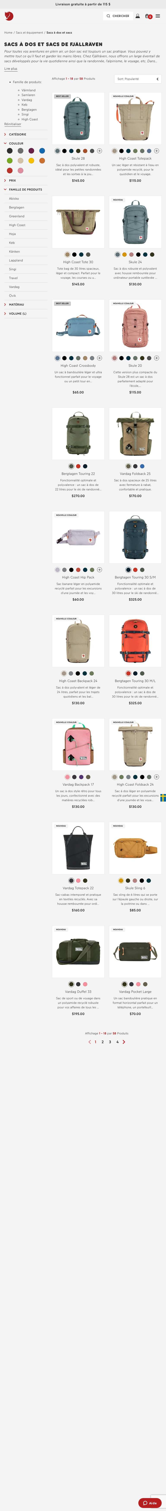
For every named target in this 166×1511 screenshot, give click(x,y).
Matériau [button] (16, 304)
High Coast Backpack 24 (78, 681)
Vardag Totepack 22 (78, 888)
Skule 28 (78, 158)
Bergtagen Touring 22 (78, 474)
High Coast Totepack (135, 158)
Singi (12, 269)
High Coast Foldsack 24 (135, 784)
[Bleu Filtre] (42, 151)
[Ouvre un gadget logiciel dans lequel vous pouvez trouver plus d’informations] (150, 1503)
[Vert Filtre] (9, 160)
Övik (12, 296)
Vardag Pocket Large (135, 992)
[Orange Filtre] (42, 160)
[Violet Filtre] (31, 151)
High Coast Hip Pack (78, 577)
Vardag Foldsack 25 (135, 474)
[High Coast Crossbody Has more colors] (99, 358)
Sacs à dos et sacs (59, 32)
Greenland (16, 216)
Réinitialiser (12, 124)
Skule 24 (135, 262)
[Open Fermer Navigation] (158, 16)
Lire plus (11, 69)
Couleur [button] (16, 143)
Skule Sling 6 (135, 888)
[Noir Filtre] (9, 151)
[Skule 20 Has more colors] (156, 358)
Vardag (14, 287)
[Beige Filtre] (20, 160)
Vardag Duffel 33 (78, 992)
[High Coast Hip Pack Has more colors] (99, 569)
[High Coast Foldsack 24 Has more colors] (156, 776)
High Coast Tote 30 (78, 262)
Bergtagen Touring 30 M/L (135, 681)
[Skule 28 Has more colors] (99, 150)
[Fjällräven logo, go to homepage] (18, 16)
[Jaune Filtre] (31, 160)
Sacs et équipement (29, 32)
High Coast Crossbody (78, 366)
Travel (13, 278)
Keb (12, 243)
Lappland (16, 260)
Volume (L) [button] (18, 314)
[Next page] (125, 1042)
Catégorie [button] (17, 134)
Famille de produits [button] (25, 189)
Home (8, 32)
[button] (147, 16)
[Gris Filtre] (20, 151)
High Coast (17, 225)
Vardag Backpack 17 (78, 784)
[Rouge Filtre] (9, 170)
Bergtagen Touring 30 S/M (135, 577)
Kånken (14, 251)
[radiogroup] (78, 151)
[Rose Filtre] (20, 170)
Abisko (14, 199)
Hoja (12, 234)
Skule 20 (135, 366)
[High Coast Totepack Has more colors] (156, 150)
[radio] (57, 151)
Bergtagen (16, 207)
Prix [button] (12, 180)
